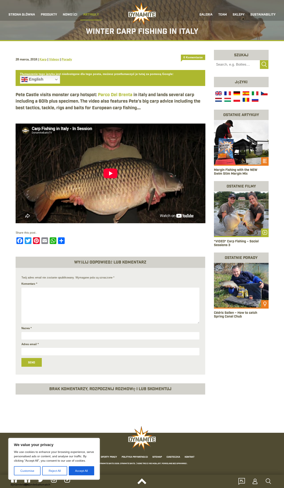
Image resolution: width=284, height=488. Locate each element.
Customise (27, 470)
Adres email (30, 344)
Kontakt (189, 457)
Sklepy (238, 14)
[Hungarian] (227, 100)
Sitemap (157, 457)
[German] (236, 94)
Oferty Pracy (109, 457)
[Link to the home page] (142, 13)
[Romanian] (245, 100)
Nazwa (26, 328)
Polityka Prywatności (135, 457)
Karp (43, 59)
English (35, 79)
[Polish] (236, 100)
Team (222, 14)
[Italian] (254, 94)
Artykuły (91, 14)
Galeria (205, 14)
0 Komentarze (193, 57)
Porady (67, 59)
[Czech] (264, 94)
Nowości (70, 14)
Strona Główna (22, 14)
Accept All (81, 470)
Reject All (55, 470)
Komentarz (29, 283)
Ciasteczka (173, 457)
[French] (227, 94)
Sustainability (262, 14)
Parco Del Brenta (115, 95)
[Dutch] (218, 100)
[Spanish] (245, 94)
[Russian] (254, 100)
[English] (218, 94)
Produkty (49, 14)
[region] (54, 459)
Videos (54, 59)
